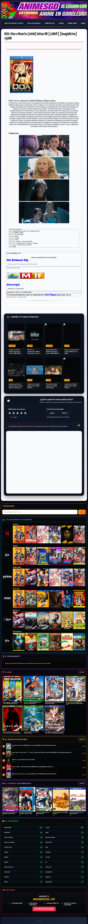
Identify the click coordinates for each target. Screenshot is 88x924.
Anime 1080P (72, 23)
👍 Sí (52, 413)
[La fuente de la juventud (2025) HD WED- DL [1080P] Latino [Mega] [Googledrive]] (43, 620)
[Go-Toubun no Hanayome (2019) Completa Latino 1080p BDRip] (43, 534)
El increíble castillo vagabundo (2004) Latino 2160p (51, 385)
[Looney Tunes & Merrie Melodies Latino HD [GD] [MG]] (79, 599)
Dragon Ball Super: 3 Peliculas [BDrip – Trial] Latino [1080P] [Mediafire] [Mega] (12, 703)
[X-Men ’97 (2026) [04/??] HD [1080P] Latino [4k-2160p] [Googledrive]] (43, 556)
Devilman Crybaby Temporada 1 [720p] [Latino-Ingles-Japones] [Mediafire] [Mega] (12, 732)
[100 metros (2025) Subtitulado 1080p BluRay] (31, 534)
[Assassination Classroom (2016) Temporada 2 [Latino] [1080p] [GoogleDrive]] (31, 599)
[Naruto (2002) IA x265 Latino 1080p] (19, 534)
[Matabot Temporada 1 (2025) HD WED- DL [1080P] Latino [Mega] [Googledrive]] (55, 620)
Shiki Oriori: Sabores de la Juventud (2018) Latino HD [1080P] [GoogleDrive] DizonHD (34, 773)
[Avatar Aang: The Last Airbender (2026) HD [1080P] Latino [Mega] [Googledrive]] (19, 642)
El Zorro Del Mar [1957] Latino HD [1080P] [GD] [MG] (76, 813)
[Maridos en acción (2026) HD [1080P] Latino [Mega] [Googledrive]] (43, 599)
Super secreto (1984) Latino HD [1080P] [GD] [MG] (42, 813)
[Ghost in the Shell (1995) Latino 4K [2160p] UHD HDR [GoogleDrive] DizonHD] (67, 599)
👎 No (64, 413)
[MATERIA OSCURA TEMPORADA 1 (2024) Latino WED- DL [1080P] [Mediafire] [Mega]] (31, 620)
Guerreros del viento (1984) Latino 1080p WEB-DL (33, 385)
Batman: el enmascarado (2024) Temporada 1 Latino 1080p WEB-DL (33, 351)
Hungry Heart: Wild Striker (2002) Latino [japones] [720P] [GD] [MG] (32, 703)
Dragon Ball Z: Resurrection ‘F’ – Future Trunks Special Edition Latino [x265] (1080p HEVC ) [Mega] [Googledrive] (41, 752)
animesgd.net (44, 10)
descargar (13, 284)
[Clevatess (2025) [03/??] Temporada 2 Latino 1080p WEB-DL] (79, 534)
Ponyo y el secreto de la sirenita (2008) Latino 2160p (72, 351)
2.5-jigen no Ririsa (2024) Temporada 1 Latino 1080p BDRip (15, 351)
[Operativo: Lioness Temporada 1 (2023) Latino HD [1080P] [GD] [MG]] (55, 642)
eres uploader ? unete (14, 23)
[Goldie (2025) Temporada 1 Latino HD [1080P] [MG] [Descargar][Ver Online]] (79, 620)
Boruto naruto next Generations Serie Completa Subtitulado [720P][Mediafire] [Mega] (74, 703)
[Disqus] (44, 462)
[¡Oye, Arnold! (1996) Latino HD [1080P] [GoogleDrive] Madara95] (31, 642)
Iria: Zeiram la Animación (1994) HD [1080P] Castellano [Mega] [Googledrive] (25, 813)
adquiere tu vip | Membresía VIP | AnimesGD (23, 759)
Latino (61, 23)
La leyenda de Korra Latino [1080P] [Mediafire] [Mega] (31, 732)
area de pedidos (34, 23)
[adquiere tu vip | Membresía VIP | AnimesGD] (67, 534)
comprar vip (50, 23)
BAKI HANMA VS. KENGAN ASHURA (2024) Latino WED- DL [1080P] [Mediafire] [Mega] (54, 732)
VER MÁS (81, 672)
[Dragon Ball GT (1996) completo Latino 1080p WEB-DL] (43, 577)
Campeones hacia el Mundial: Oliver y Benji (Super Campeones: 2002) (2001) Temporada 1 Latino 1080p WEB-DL (16, 386)
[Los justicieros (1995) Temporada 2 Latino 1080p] (67, 577)
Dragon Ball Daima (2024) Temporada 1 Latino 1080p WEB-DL (52, 351)
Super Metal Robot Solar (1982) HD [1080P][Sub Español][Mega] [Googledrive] (9, 813)
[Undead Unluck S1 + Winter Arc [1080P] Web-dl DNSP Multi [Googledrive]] (67, 556)
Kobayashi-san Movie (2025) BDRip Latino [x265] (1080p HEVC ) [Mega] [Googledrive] (34, 745)
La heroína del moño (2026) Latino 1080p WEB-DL (71, 385)
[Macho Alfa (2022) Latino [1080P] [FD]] (79, 642)
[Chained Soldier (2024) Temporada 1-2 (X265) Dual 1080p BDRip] (31, 577)
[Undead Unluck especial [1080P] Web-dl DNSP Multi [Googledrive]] (55, 556)
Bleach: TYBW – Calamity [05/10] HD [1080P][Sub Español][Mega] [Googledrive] (32, 766)
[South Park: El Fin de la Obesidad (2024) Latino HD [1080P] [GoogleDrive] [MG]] (67, 642)
